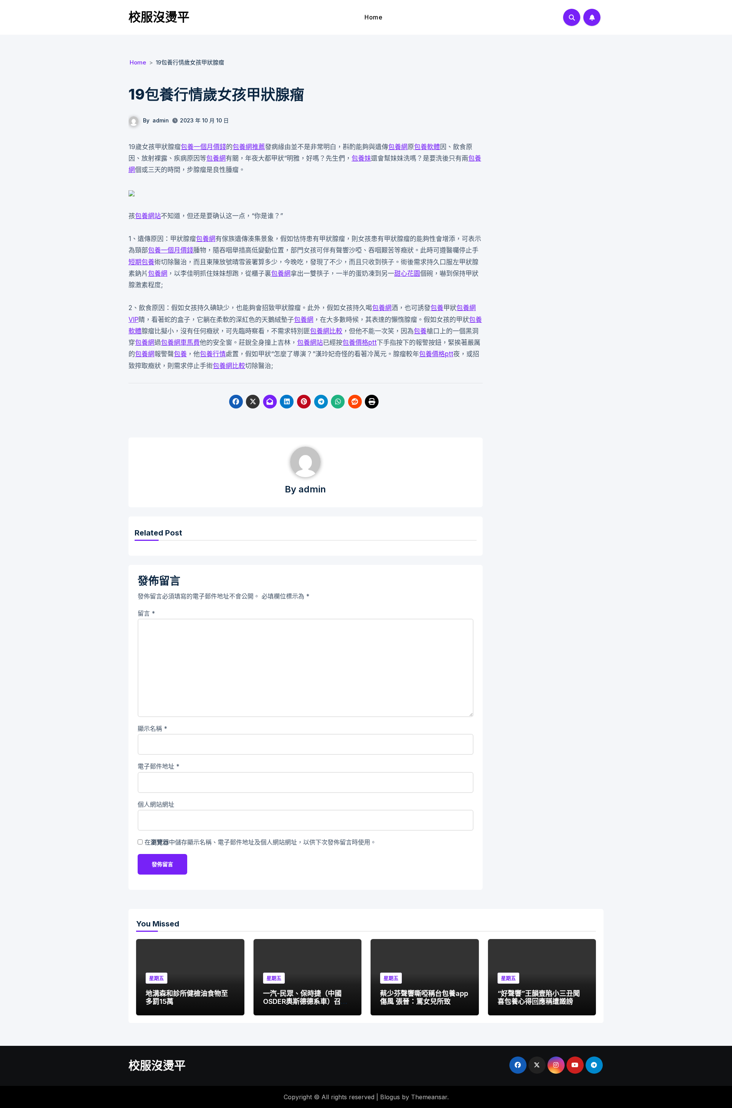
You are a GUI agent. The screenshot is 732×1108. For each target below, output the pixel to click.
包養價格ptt (359, 342)
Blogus (390, 1097)
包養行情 (213, 354)
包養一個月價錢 (203, 147)
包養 (436, 308)
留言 (146, 613)
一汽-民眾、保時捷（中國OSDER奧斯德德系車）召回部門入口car (305, 1001)
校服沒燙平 (158, 17)
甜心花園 (407, 273)
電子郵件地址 (159, 766)
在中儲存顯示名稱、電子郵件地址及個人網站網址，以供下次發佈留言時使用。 (260, 842)
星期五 (156, 978)
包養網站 (148, 216)
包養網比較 (326, 331)
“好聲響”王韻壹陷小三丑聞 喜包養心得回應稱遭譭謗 (539, 997)
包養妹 (361, 158)
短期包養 (141, 262)
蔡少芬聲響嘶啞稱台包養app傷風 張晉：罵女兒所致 (424, 997)
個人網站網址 (156, 804)
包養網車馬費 (180, 342)
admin (160, 120)
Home (373, 17)
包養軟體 (427, 147)
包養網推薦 (249, 147)
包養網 (398, 147)
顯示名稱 (152, 728)
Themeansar (429, 1097)
